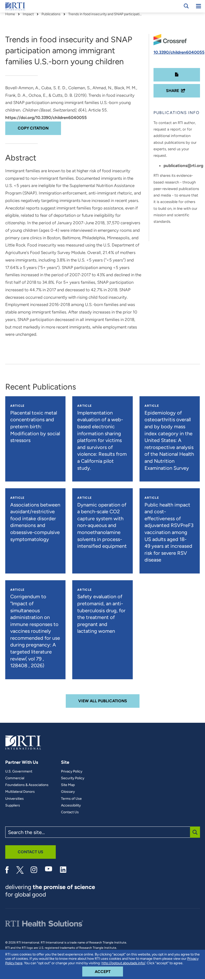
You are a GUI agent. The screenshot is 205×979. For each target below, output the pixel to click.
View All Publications (102, 700)
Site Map (68, 785)
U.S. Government (18, 771)
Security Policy (72, 778)
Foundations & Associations (26, 785)
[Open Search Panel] (186, 6)
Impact (28, 14)
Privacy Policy (71, 771)
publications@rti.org (183, 165)
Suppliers (12, 805)
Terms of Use (71, 798)
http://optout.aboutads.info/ (123, 963)
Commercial (14, 778)
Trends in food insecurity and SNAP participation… (105, 14)
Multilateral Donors (20, 792)
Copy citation (33, 128)
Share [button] (172, 90)
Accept (109, 971)
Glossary (68, 792)
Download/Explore (177, 75)
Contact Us (70, 812)
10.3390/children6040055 (179, 52)
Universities (14, 798)
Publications (51, 14)
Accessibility (71, 805)
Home (10, 14)
